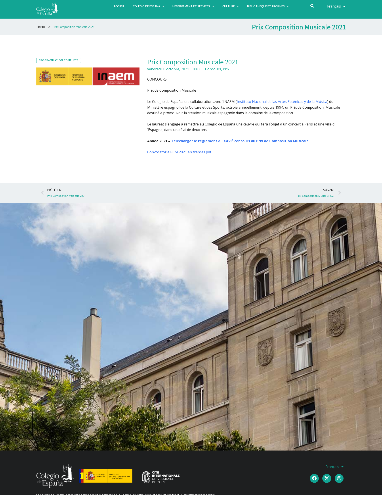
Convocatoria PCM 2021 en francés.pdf (179, 152)
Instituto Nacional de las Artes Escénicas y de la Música (282, 101)
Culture (228, 6)
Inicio (41, 27)
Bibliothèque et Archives (266, 6)
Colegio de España (146, 6)
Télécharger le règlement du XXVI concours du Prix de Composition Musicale (240, 141)
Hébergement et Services (191, 6)
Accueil (119, 6)
